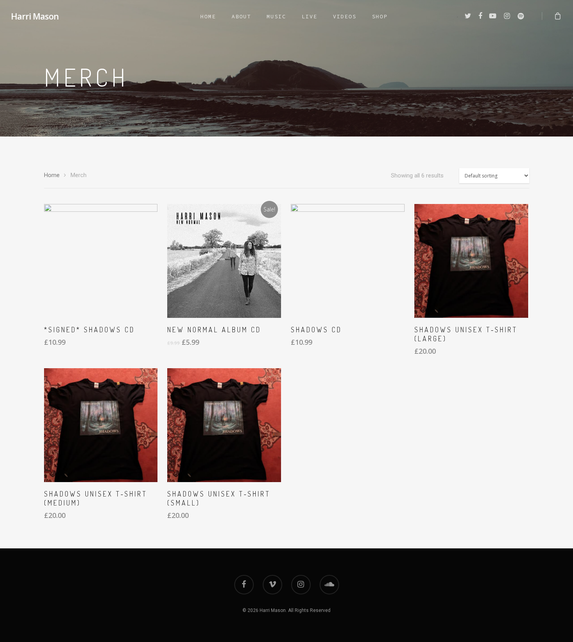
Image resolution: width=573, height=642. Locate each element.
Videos (344, 16)
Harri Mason (34, 16)
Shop (379, 16)
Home (208, 16)
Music (276, 16)
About (241, 16)
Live (309, 16)
